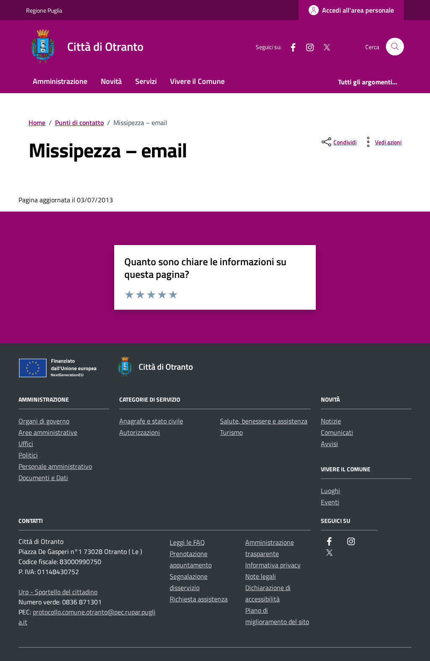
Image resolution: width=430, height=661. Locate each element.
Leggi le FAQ (187, 542)
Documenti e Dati (43, 478)
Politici (28, 455)
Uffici (25, 444)
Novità (111, 81)
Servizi (146, 81)
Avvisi (329, 444)
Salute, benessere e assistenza (263, 421)
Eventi (330, 502)
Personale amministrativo (55, 466)
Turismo (231, 432)
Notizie (331, 421)
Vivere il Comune (197, 81)
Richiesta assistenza (199, 599)
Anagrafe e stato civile (151, 421)
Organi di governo (43, 421)
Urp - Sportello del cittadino (57, 592)
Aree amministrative (47, 432)
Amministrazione (60, 81)
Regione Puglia (44, 10)
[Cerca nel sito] (395, 47)
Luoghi (330, 491)
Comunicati (337, 432)
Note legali (260, 576)
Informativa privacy (273, 565)
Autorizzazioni (139, 432)
